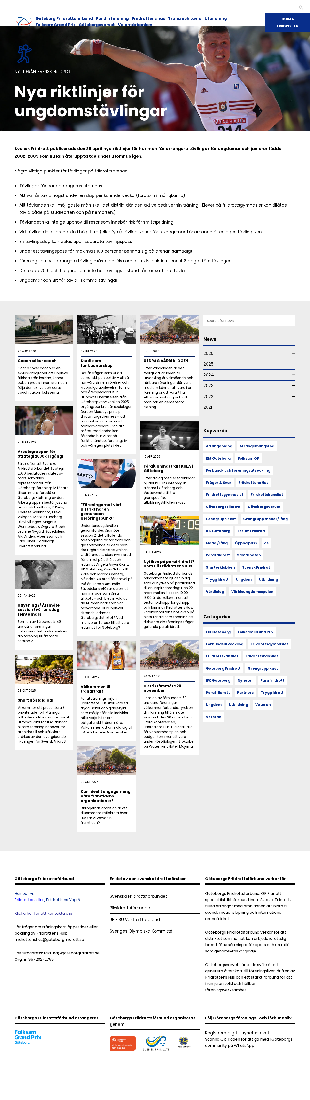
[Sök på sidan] (301, 7)
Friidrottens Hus (253, 482)
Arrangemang (219, 446)
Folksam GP (248, 458)
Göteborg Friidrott (223, 506)
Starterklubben (220, 567)
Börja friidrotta (287, 22)
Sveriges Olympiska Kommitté (141, 931)
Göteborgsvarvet (97, 25)
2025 (208, 364)
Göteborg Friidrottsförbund (64, 18)
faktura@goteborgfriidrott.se (72, 953)
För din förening (112, 18)
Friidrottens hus (148, 18)
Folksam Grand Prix (56, 25)
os (266, 543)
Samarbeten (249, 555)
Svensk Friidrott (257, 567)
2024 (208, 375)
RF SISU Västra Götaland (135, 919)
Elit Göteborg (218, 458)
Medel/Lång (217, 543)
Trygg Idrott (217, 579)
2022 (208, 396)
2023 (208, 386)
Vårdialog (215, 591)
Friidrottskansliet (267, 494)
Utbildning (216, 18)
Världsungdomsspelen (252, 591)
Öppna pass (246, 543)
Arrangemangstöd (257, 446)
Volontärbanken (135, 25)
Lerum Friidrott (252, 531)
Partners (245, 692)
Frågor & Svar (218, 482)
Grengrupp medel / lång (265, 518)
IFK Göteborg (218, 531)
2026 (208, 353)
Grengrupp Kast (221, 518)
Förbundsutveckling (224, 644)
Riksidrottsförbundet (131, 908)
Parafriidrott (218, 555)
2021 (207, 407)
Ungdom (244, 579)
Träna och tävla (185, 18)
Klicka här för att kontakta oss (43, 913)
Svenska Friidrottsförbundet (138, 896)
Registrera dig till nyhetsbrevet (237, 1033)
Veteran (263, 704)
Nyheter (245, 680)
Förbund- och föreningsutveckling (238, 470)
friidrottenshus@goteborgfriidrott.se (49, 939)
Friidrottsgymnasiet (224, 494)
